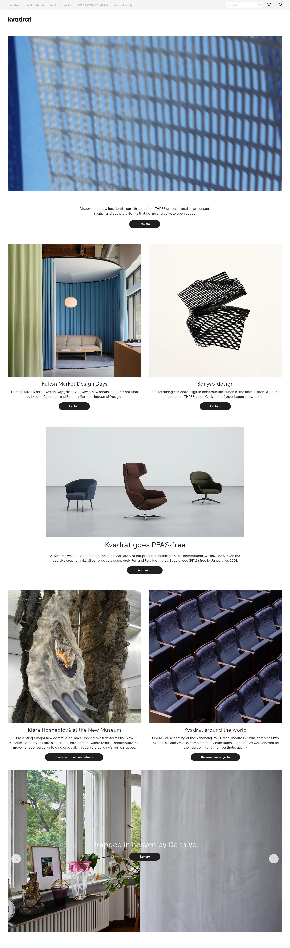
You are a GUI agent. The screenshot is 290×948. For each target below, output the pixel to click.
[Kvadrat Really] (123, 5)
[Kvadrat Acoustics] (61, 5)
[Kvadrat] (15, 5)
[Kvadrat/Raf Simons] (93, 5)
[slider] (133, 185)
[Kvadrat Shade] (35, 5)
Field (180, 743)
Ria (167, 743)
